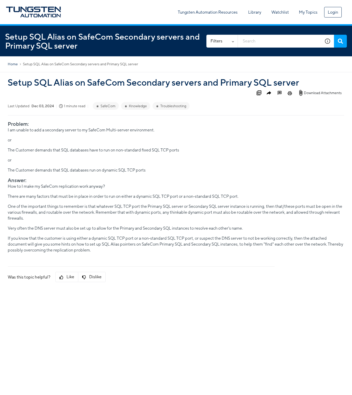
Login (333, 12)
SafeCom (107, 106)
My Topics (308, 12)
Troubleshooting (173, 106)
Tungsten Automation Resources (208, 12)
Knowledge (138, 106)
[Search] (340, 41)
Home (13, 64)
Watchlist (280, 12)
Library (254, 12)
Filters (216, 41)
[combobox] (279, 41)
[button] (327, 41)
